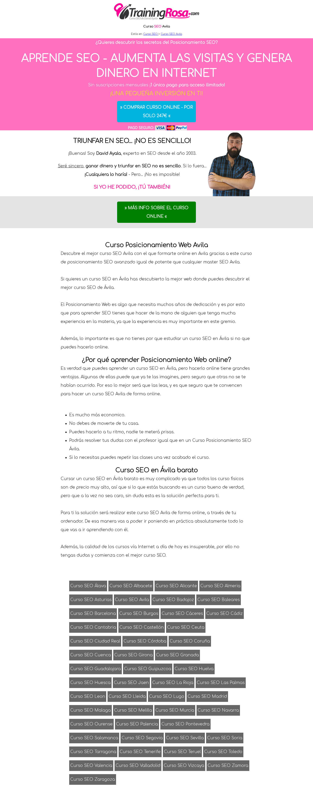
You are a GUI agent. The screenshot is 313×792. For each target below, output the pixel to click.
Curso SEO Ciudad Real (95, 641)
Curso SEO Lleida (127, 696)
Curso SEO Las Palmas (221, 682)
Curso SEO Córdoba (144, 641)
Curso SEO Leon (87, 696)
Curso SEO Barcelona (93, 613)
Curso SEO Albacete (130, 586)
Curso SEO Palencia (137, 724)
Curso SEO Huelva (194, 669)
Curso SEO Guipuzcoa (147, 669)
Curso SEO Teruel (182, 751)
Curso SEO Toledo (223, 751)
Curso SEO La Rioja (172, 682)
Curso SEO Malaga (90, 710)
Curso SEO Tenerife (140, 751)
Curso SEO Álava (88, 586)
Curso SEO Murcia (174, 710)
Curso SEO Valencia (91, 765)
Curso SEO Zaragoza (92, 779)
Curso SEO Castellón (141, 627)
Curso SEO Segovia (142, 738)
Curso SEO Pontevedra (185, 724)
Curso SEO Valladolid (138, 765)
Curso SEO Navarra (218, 710)
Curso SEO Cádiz (224, 613)
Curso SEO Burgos (138, 613)
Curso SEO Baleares (218, 599)
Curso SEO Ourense (91, 724)
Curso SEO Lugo (166, 696)
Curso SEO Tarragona (93, 751)
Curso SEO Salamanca (94, 738)
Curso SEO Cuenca (90, 655)
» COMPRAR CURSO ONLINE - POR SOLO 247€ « (156, 111)
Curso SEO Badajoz (173, 599)
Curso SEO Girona (133, 655)
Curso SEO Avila (132, 599)
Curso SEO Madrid (207, 696)
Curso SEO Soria (224, 738)
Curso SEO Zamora (228, 765)
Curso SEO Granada (177, 655)
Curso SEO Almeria (220, 586)
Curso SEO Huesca (90, 682)
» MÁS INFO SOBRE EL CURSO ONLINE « (156, 212)
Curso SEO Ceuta (185, 627)
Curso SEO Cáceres (182, 613)
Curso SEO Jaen (131, 682)
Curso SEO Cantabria (93, 627)
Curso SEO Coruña (190, 641)
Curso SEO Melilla (133, 710)
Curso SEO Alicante (176, 586)
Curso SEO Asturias (91, 599)
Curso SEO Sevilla (185, 738)
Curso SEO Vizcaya (184, 765)
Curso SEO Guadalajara (95, 669)
